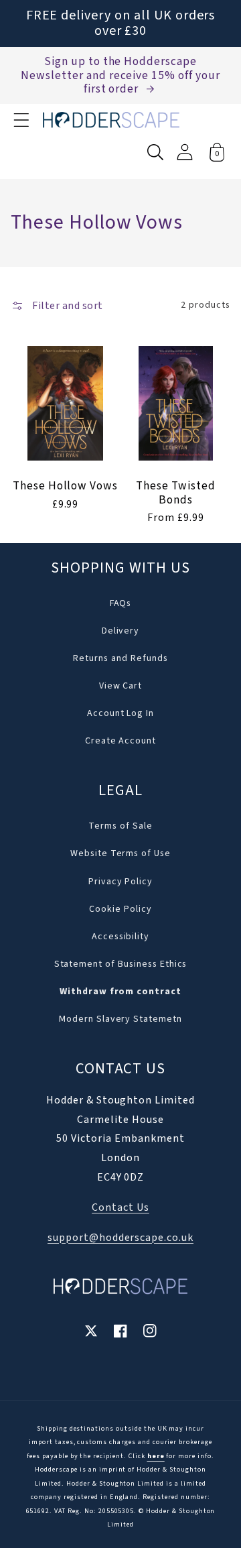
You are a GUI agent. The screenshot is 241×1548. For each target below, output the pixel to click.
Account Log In (120, 713)
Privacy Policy (120, 881)
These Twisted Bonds (175, 492)
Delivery (121, 631)
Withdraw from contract (120, 991)
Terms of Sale (120, 826)
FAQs (121, 603)
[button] (21, 120)
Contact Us (120, 1207)
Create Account (120, 741)
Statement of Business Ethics (120, 964)
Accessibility (120, 936)
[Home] (111, 120)
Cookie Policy (120, 909)
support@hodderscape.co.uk (120, 1237)
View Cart (121, 686)
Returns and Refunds (120, 658)
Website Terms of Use (120, 853)
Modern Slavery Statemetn (120, 1019)
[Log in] (185, 151)
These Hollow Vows (65, 486)
